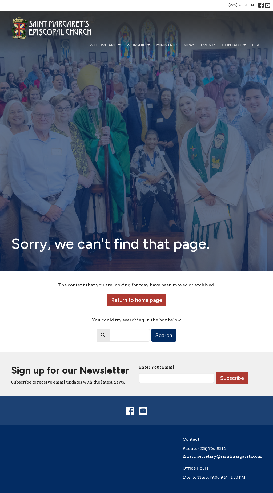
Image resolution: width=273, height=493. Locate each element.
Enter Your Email (156, 367)
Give (257, 45)
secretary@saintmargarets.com (229, 456)
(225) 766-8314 (241, 5)
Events (208, 45)
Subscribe (232, 378)
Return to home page (136, 300)
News (189, 45)
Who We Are (103, 45)
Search (163, 335)
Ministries (167, 45)
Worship (136, 45)
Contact (232, 45)
